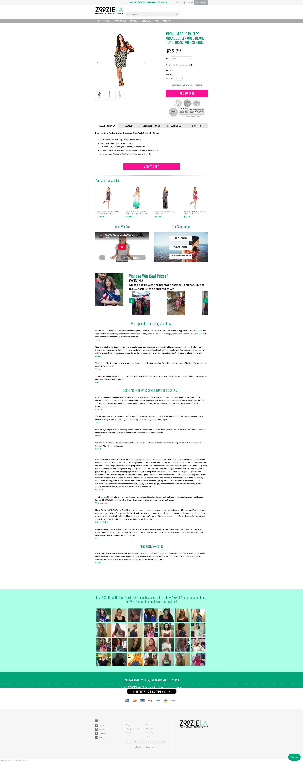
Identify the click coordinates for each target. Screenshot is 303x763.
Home (98, 21)
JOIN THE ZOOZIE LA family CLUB (151, 691)
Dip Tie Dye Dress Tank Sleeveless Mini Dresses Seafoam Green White (136, 212)
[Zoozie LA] (109, 10)
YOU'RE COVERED (120, 21)
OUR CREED (134, 21)
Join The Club (150, 737)
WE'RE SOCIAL (146, 21)
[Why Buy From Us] (181, 247)
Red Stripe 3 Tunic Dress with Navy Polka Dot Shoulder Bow (195, 212)
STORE (107, 21)
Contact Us (166, 21)
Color (168, 65)
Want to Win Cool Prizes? (148, 276)
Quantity (169, 78)
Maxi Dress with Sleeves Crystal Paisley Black (165, 212)
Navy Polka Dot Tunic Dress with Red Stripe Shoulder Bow (107, 212)
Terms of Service (151, 733)
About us (138, 747)
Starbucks (175, 465)
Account (189, 2)
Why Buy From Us (150, 747)
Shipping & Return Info (133, 729)
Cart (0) (202, 2)
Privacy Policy (150, 729)
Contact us (129, 733)
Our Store (149, 725)
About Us (129, 721)
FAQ (156, 21)
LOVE (200, 330)
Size (167, 58)
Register (179, 2)
